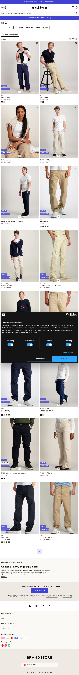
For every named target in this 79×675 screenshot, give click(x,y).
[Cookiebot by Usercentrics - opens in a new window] (68, 314)
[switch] (30, 344)
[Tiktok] (42, 606)
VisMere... (4, 576)
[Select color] (2, 102)
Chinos (19, 562)
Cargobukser (19, 27)
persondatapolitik (67, 597)
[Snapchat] (49, 606)
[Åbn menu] (2, 7)
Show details (68, 352)
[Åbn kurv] (77, 7)
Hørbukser (29, 27)
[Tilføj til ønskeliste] (37, 43)
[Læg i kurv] (19, 92)
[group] (73, 39)
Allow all (64, 359)
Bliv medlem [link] (39, 591)
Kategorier (4, 562)
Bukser (13, 562)
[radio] (69, 39)
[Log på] (6, 7)
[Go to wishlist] (73, 7)
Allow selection (39, 359)
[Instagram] (36, 606)
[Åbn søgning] (69, 7)
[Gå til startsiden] (39, 7)
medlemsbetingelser (52, 597)
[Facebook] (30, 606)
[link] (39, 7)
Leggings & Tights (42, 27)
